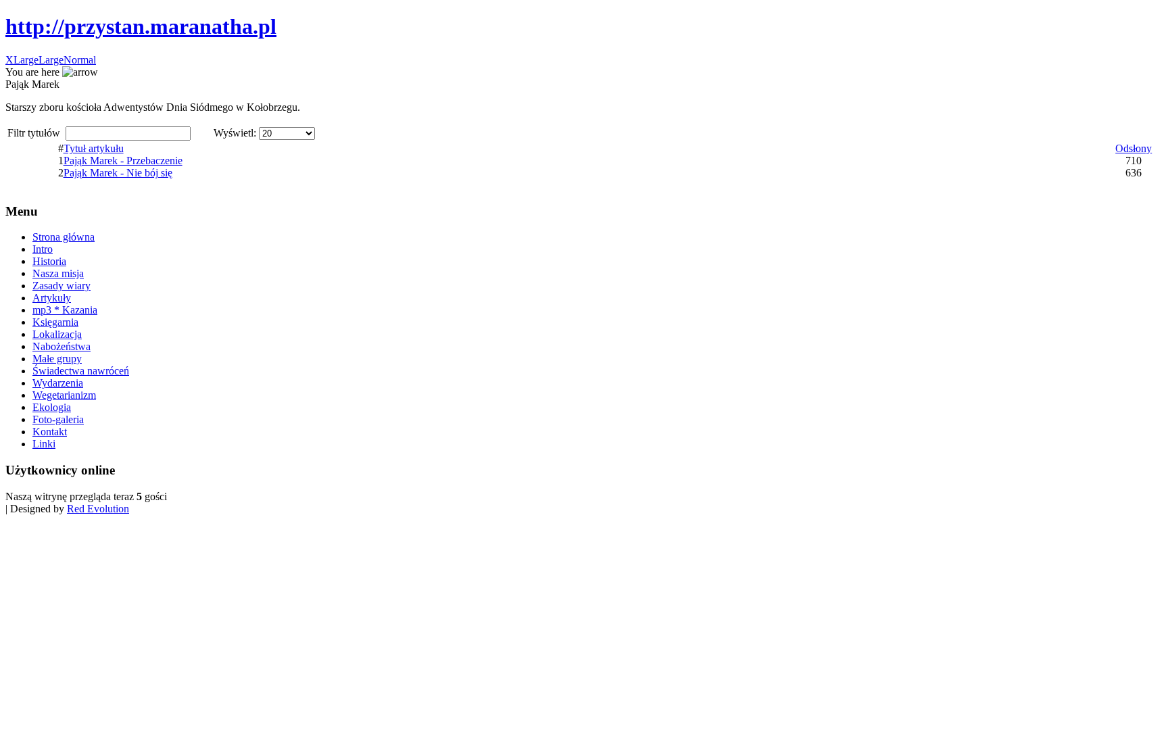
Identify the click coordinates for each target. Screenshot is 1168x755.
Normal (80, 60)
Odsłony (1133, 148)
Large (51, 60)
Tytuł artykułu (94, 148)
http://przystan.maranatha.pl (140, 26)
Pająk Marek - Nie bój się (118, 172)
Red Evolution (98, 508)
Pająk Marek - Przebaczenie (123, 160)
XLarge (22, 60)
